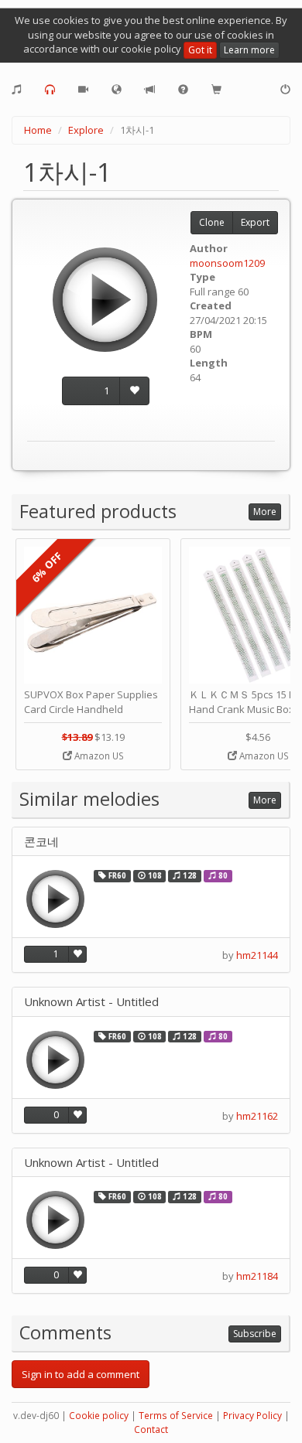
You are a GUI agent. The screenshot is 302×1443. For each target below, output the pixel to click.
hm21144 (257, 955)
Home (38, 130)
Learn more (249, 49)
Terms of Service (176, 1415)
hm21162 (257, 1116)
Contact (151, 1429)
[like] (134, 391)
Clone (212, 222)
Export (255, 222)
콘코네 (41, 841)
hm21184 (257, 1276)
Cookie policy (99, 1415)
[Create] (16, 89)
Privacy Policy (252, 1415)
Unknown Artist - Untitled (91, 1001)
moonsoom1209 (227, 263)
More (264, 511)
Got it (200, 49)
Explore (86, 130)
